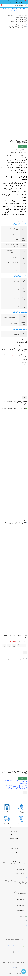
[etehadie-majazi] (22, 929)
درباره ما (14, 842)
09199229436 (20, 905)
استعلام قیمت (22, 146)
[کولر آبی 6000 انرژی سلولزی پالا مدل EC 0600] (14, 714)
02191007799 (20, 869)
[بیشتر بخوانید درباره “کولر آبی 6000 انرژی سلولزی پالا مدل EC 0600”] (25, 792)
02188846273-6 (20, 873)
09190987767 (20, 911)
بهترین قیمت (21, 812)
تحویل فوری (7, 823)
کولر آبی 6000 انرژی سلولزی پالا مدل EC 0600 (14, 772)
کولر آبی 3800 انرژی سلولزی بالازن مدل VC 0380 (15, 636)
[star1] (25, 921)
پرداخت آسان (21, 823)
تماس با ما (14, 845)
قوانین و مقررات (14, 852)
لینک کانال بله (5, 2)
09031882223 (20, 900)
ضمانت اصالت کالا (7, 812)
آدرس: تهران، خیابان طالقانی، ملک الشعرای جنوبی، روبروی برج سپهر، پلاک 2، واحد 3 (14, 863)
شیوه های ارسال (14, 835)
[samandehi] (23, 917)
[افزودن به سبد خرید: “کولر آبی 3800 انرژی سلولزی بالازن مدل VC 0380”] (25, 652)
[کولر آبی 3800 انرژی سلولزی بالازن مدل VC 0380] (14, 464)
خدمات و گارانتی (14, 848)
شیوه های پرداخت (14, 838)
